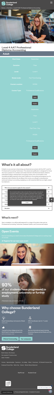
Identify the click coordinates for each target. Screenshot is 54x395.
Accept (27, 202)
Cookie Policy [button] (38, 197)
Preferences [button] (34, 199)
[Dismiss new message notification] (52, 386)
